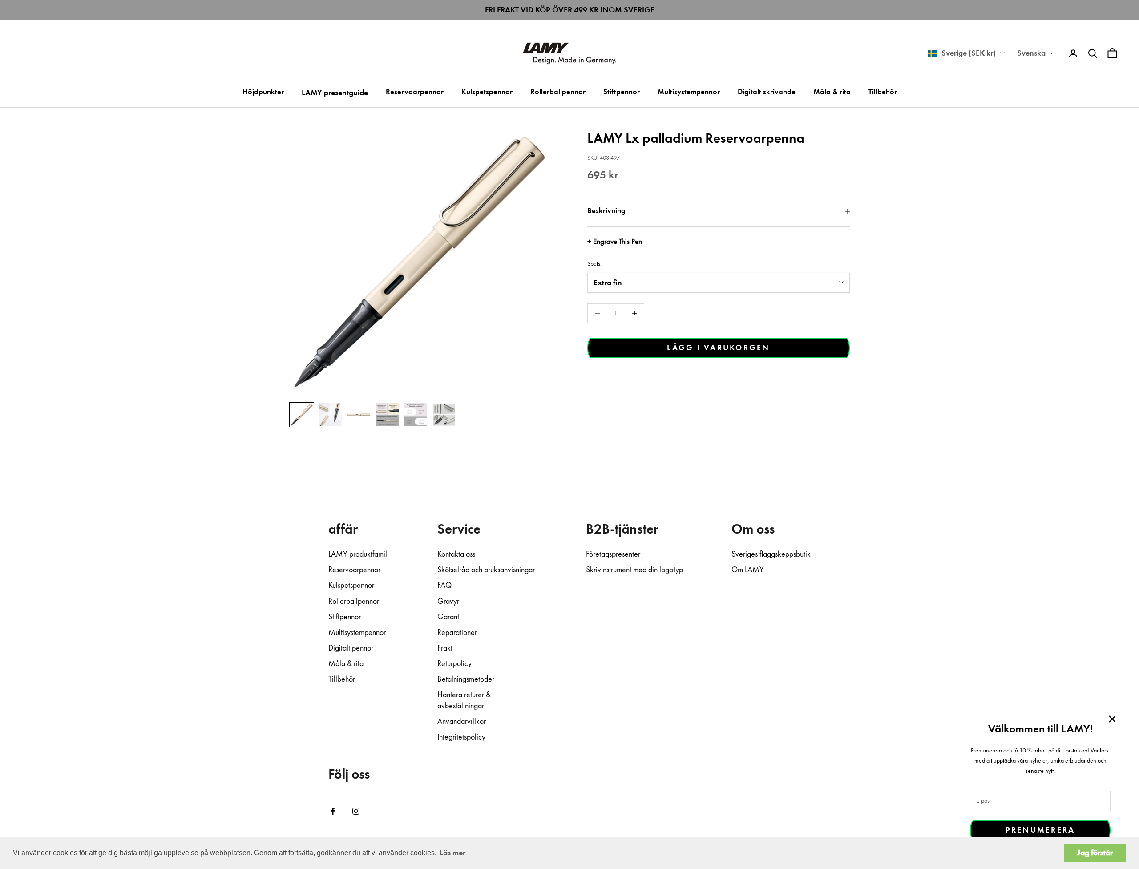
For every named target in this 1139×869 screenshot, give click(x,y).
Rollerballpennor (558, 92)
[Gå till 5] (415, 414)
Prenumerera (1040, 830)
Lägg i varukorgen (718, 348)
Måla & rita (832, 92)
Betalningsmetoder (465, 679)
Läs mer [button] (452, 853)
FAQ (444, 586)
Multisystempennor (689, 92)
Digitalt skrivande (767, 92)
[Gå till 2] (330, 414)
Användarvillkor (461, 722)
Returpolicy (454, 664)
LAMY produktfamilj (358, 554)
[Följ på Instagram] (355, 811)
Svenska (1031, 53)
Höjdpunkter (263, 92)
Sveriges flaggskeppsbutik (771, 554)
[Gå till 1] (301, 414)
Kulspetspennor (487, 92)
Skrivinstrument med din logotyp (634, 570)
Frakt (444, 648)
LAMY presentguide (335, 93)
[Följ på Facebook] (332, 811)
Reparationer (457, 633)
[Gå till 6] (444, 414)
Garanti (449, 617)
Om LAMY (747, 570)
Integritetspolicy (461, 737)
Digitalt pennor (350, 648)
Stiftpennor (621, 92)
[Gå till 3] (358, 414)
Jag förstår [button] (1095, 853)
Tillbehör (882, 92)
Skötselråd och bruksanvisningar (486, 570)
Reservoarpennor (415, 92)
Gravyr (448, 602)
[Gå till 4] (387, 414)
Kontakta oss (456, 554)
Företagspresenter (613, 554)
